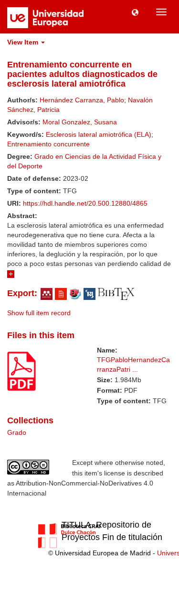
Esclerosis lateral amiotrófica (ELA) (98, 134)
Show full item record (39, 313)
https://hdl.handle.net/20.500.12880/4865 (85, 203)
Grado (16, 432)
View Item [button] (23, 42)
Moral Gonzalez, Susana (79, 122)
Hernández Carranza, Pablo (82, 100)
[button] (135, 12)
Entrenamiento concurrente (48, 144)
